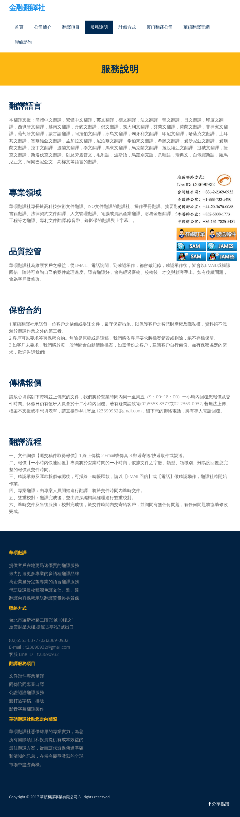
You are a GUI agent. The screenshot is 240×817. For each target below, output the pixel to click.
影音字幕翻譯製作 (26, 709)
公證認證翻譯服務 (26, 692)
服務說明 (99, 27)
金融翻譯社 (27, 7)
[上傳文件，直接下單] (191, 233)
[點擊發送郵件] (222, 233)
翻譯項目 (71, 27)
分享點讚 (220, 804)
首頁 (19, 27)
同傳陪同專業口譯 (26, 684)
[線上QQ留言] (191, 255)
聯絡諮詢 (23, 42)
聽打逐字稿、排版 (26, 701)
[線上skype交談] (191, 245)
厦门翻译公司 (160, 27)
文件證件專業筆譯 (26, 676)
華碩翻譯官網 (196, 27)
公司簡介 (43, 27)
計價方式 (127, 27)
